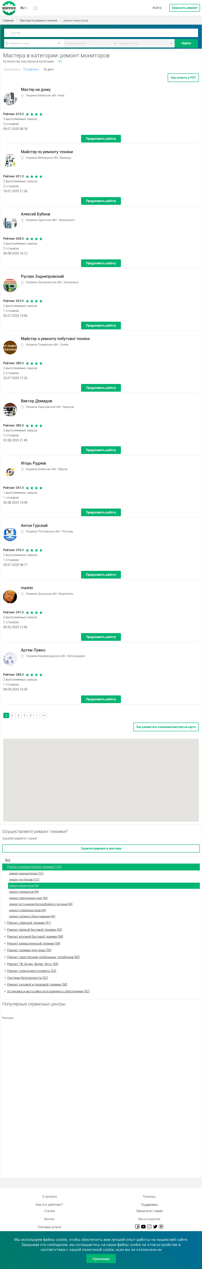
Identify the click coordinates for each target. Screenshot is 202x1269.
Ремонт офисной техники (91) (29, 923)
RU (23, 8)
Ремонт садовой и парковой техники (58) (37, 984)
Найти (186, 43)
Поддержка (149, 1205)
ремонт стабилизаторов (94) (27, 910)
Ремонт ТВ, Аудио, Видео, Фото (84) (32, 964)
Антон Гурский (34, 525)
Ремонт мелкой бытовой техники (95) (34, 930)
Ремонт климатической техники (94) (33, 943)
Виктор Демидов (36, 401)
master (27, 587)
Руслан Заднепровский (42, 276)
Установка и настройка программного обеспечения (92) (48, 991)
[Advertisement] (101, 1049)
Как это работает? (49, 1205)
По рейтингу (31, 69)
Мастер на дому (35, 89)
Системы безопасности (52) (27, 978)
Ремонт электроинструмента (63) (31, 971)
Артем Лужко (33, 650)
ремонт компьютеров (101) (26, 873)
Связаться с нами (149, 1211)
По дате (49, 69)
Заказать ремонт (185, 8)
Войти (157, 8)
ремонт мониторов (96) (24, 885)
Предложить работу (101, 139)
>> (44, 715)
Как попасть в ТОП (183, 77)
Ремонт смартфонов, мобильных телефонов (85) (43, 957)
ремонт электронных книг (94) (28, 898)
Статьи (49, 1211)
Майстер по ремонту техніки (47, 151)
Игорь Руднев (33, 463)
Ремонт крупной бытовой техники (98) (35, 936)
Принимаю (101, 1258)
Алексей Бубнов (35, 214)
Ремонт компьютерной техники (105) (34, 867)
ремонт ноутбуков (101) (24, 879)
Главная (8, 20)
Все (7, 860)
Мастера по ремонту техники (38, 20)
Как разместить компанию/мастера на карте (166, 727)
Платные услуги (49, 1227)
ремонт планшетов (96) (24, 891)
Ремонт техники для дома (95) (29, 950)
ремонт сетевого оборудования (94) (32, 916)
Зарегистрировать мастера (101, 848)
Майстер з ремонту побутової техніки (55, 338)
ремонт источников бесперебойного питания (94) (41, 904)
